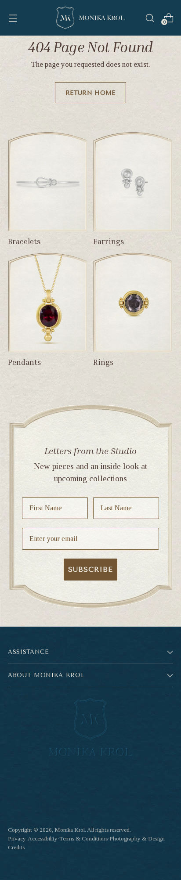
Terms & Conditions (83, 838)
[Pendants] (48, 302)
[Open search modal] (150, 18)
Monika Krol (69, 829)
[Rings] (133, 302)
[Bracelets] (48, 181)
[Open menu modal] (13, 18)
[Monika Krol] (90, 18)
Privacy (17, 838)
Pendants (24, 362)
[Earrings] (133, 181)
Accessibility (43, 838)
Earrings (108, 241)
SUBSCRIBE (90, 569)
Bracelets (24, 241)
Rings (103, 362)
